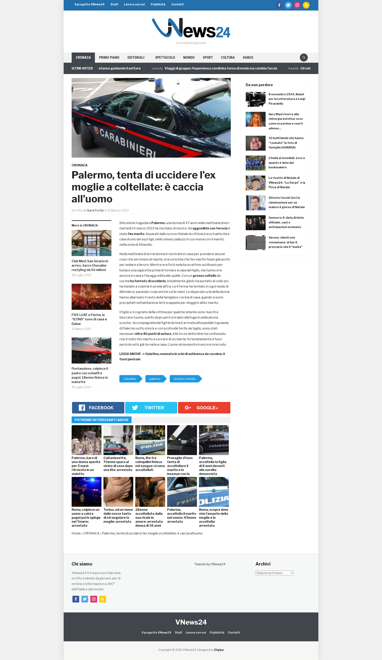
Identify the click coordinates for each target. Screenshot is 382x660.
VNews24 (191, 622)
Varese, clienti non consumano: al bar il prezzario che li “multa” (285, 242)
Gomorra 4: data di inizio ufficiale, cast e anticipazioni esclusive (286, 222)
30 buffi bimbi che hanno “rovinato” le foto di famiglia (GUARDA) (286, 142)
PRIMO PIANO (109, 57)
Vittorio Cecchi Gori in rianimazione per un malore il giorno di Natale (287, 202)
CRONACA (83, 57)
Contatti (177, 4)
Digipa (219, 649)
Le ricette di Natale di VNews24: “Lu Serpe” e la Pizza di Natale (287, 182)
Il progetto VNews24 (90, 4)
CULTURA (228, 57)
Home (76, 533)
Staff (114, 4)
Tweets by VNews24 (209, 564)
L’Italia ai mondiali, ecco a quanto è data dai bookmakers (287, 162)
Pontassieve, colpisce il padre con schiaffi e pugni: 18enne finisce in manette (90, 375)
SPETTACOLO (165, 57)
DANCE (248, 57)
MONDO (189, 57)
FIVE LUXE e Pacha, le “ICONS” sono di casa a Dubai (89, 319)
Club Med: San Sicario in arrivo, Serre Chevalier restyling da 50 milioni (90, 265)
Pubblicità (158, 4)
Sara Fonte (95, 210)
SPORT (208, 57)
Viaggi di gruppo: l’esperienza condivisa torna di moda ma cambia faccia (203, 68)
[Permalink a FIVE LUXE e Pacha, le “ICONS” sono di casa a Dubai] (91, 298)
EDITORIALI (136, 57)
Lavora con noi (134, 4)
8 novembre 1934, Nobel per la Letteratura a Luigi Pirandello (287, 99)
